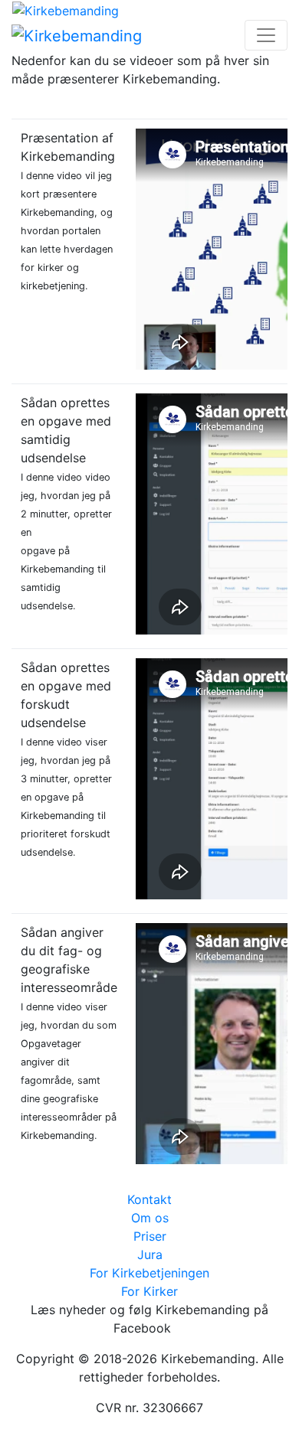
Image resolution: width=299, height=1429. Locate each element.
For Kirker (149, 1291)
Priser (149, 1236)
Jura (150, 1254)
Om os (150, 1217)
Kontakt (149, 1199)
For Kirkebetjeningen (149, 1273)
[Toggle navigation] (266, 35)
